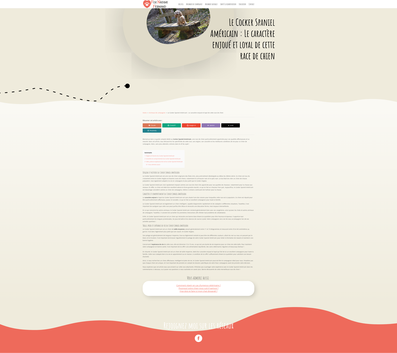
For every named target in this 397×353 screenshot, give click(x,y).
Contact (251, 4)
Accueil (181, 4)
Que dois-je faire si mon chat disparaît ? (198, 291)
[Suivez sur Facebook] (198, 338)
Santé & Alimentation (228, 4)
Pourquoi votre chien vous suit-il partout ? (198, 288)
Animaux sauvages (211, 4)
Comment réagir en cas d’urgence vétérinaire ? (198, 285)
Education (242, 4)
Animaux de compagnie (194, 4)
